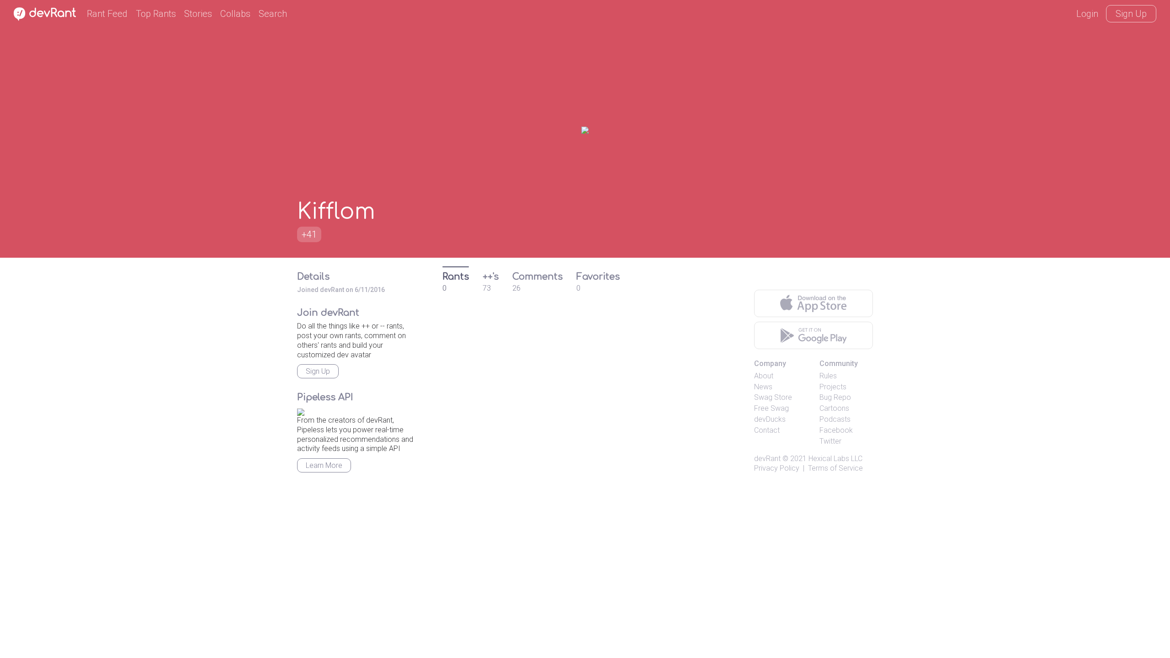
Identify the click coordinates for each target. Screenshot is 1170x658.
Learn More (324, 465)
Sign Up (1131, 13)
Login (1087, 13)
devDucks (770, 419)
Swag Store (773, 397)
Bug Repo (835, 397)
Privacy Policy (776, 468)
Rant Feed (107, 13)
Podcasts (835, 419)
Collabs (235, 13)
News (763, 386)
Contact (767, 430)
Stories (198, 13)
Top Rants (156, 13)
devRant (767, 458)
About (763, 375)
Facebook (836, 430)
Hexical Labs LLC (835, 458)
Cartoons (834, 408)
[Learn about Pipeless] (300, 410)
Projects (832, 386)
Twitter (830, 441)
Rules (828, 375)
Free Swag (771, 408)
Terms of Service (835, 468)
